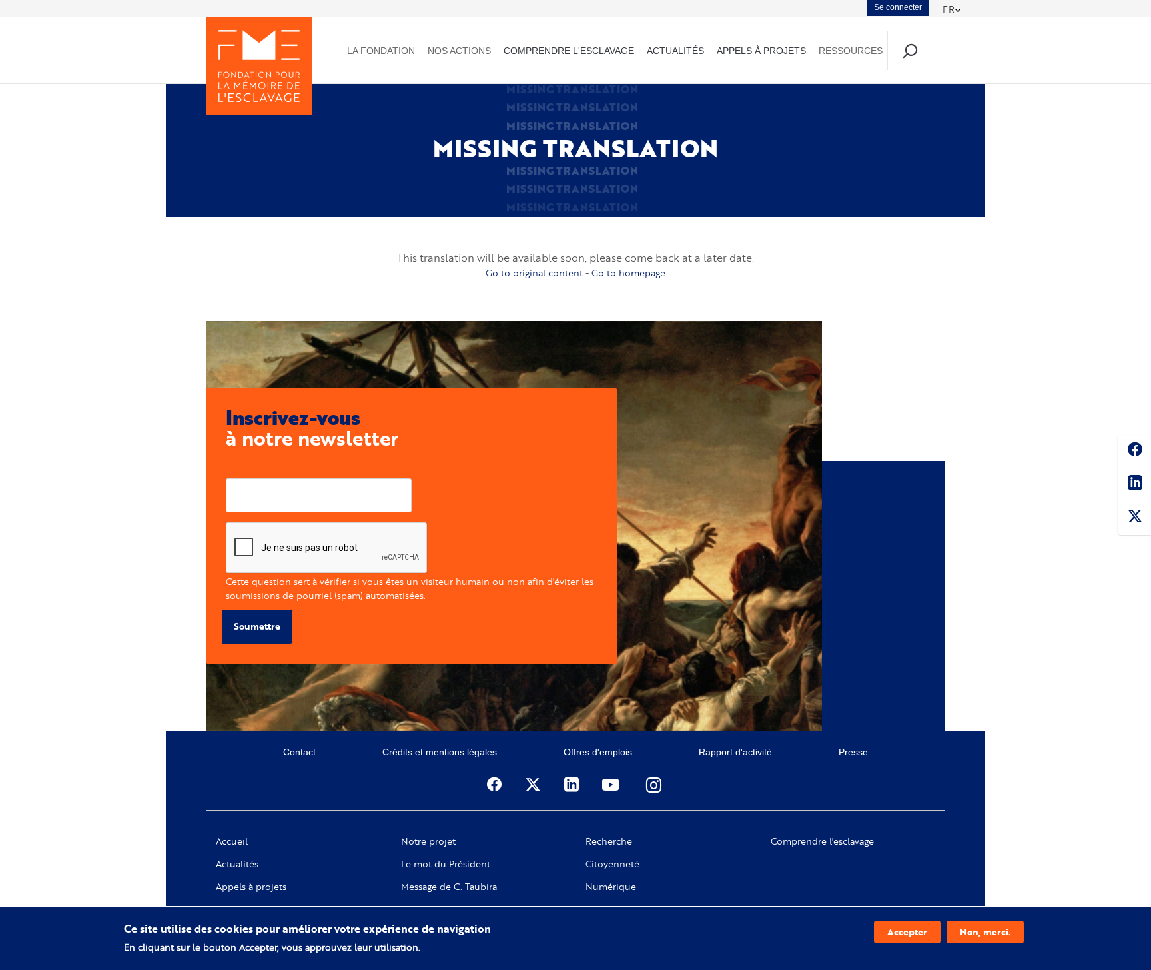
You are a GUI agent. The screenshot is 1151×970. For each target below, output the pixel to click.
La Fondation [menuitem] (381, 50)
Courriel (243, 468)
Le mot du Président (445, 864)
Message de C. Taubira (449, 886)
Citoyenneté (612, 864)
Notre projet (428, 841)
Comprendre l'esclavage (822, 841)
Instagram (655, 785)
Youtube (612, 785)
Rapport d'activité (735, 752)
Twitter (1134, 518)
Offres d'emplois (598, 752)
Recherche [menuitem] (910, 50)
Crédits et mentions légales (439, 752)
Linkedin (1134, 485)
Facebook (1134, 451)
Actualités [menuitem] (675, 50)
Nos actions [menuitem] (459, 50)
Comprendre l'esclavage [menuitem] (569, 50)
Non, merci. (985, 932)
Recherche (608, 841)
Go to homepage (628, 272)
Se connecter (898, 7)
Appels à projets (251, 886)
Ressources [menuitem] (851, 50)
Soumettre (257, 626)
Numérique (610, 886)
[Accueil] (259, 66)
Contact (299, 752)
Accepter (907, 932)
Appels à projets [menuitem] (761, 50)
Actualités (237, 864)
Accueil (232, 841)
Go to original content (534, 272)
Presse (853, 752)
